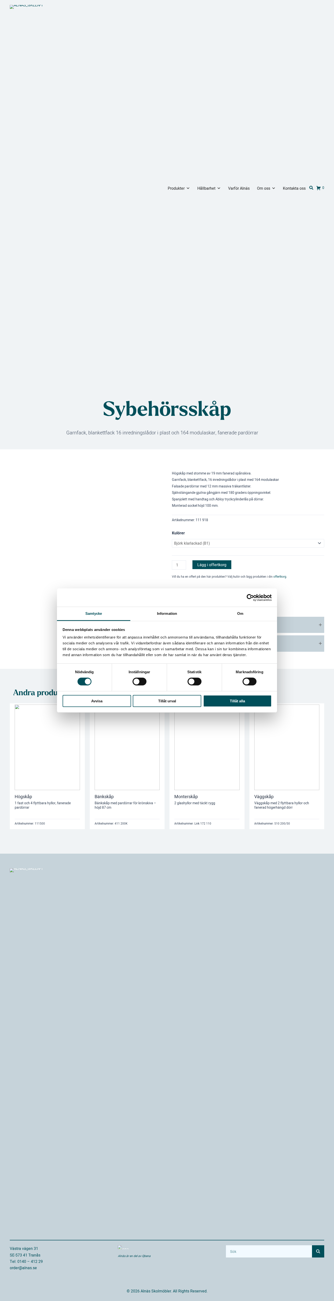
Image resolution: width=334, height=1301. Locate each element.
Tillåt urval (167, 701)
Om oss (263, 188)
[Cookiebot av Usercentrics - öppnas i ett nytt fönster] (250, 597)
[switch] (139, 681)
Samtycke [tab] (93, 613)
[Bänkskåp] (127, 747)
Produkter (176, 188)
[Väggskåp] (287, 747)
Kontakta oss (294, 188)
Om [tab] (240, 613)
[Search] (318, 1251)
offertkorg (279, 576)
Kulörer (178, 533)
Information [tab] (167, 613)
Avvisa (96, 701)
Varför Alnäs (239, 188)
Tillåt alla (237, 701)
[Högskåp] (47, 747)
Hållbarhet (206, 188)
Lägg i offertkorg (211, 564)
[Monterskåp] (207, 747)
